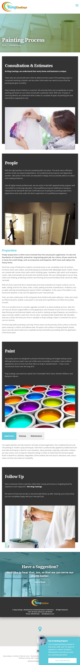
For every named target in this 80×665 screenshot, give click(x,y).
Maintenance (36, 436)
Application (9, 436)
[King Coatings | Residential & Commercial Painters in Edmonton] (14, 7)
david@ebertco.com (48, 614)
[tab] (9, 436)
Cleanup (22, 436)
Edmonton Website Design (36, 661)
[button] (39, 629)
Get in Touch (40, 582)
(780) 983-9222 (35, 614)
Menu (77, 5)
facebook (38, 651)
